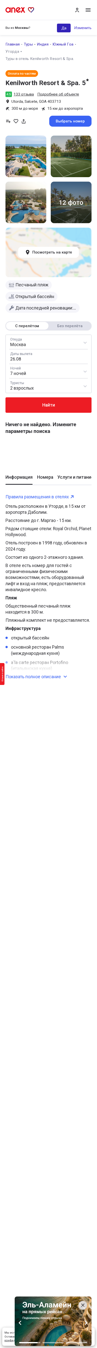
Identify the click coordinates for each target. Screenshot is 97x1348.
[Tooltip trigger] (23, 121)
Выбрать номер (70, 121)
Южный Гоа (62, 44)
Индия (42, 44)
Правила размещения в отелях (37, 496)
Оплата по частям (22, 73)
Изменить (83, 28)
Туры (28, 44)
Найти (48, 405)
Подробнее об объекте (58, 94)
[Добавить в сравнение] (8, 121)
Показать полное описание (33, 676)
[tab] (19, 479)
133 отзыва (23, 94)
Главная (12, 44)
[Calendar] (48, 356)
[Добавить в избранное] (16, 121)
